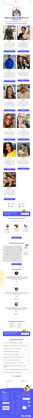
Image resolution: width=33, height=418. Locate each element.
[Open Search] (30, 2)
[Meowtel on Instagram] (29, 402)
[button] (3, 261)
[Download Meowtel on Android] (29, 405)
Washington (12, 412)
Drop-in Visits (18, 405)
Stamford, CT (19, 326)
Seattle (12, 411)
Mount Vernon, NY (12, 323)
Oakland (12, 404)
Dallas (12, 397)
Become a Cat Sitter (26, 398)
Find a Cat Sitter (16, 237)
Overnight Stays (18, 406)
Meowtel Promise (6, 214)
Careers (18, 399)
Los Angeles (12, 400)
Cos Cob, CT (11, 327)
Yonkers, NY (11, 324)
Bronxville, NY (11, 325)
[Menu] (3, 2)
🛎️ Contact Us (24, 408)
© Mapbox (21, 261)
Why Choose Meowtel (19, 397)
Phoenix (12, 406)
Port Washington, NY (13, 326)
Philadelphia (12, 405)
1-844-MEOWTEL (9, 381)
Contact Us (23, 381)
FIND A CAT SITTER (25, 213)
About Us (18, 393)
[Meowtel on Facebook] (28, 402)
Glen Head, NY (19, 327)
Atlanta (12, 392)
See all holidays (18, 413)
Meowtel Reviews (19, 398)
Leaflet (18, 261)
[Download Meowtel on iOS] (28, 405)
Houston (12, 399)
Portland (12, 407)
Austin (12, 393)
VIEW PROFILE (9, 51)
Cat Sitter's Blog (18, 403)
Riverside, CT (19, 325)
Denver (12, 398)
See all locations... (13, 413)
